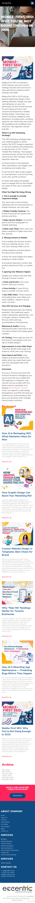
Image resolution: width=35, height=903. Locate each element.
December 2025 (7, 778)
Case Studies (5, 822)
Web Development (7, 846)
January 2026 (6, 776)
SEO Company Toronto (18, 388)
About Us (4, 818)
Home (3, 815)
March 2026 (6, 772)
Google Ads (5, 852)
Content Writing (6, 844)
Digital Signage (6, 863)
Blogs (3, 829)
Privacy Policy (29, 896)
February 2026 (7, 774)
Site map (9, 896)
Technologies (5, 827)
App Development (7, 848)
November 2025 (8, 779)
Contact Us (4, 831)
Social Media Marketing (8, 855)
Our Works (4, 824)
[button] (32, 3)
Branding (4, 839)
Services (4, 820)
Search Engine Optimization (10, 850)
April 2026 (6, 770)
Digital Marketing (6, 841)
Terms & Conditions (18, 896)
